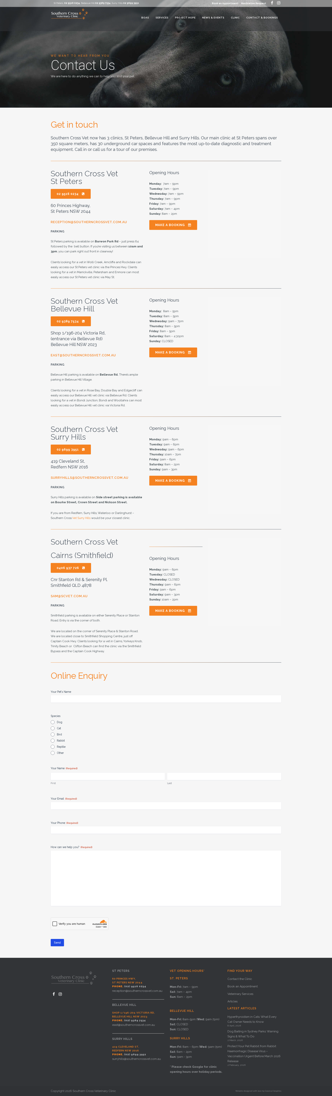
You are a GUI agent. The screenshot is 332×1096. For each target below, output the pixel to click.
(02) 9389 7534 (135, 1020)
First (53, 783)
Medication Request (253, 3)
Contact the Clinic (239, 979)
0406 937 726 (68, 568)
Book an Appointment (225, 3)
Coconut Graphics (273, 1091)
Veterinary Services (240, 994)
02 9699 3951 (131, 3)
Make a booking (170, 225)
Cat (59, 728)
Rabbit (61, 740)
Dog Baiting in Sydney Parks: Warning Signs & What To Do (252, 1034)
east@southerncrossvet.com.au (83, 355)
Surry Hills (122, 1039)
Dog (59, 722)
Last (169, 783)
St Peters (120, 971)
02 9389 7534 (102, 3)
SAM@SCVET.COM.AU (69, 596)
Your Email (64, 798)
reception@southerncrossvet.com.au (89, 222)
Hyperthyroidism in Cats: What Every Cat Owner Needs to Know (251, 1019)
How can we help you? (71, 847)
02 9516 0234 (72, 3)
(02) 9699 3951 (135, 1054)
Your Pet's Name (61, 691)
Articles (232, 1001)
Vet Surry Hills (81, 518)
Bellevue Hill (124, 1005)
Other (60, 752)
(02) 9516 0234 (135, 986)
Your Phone (64, 822)
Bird (59, 734)
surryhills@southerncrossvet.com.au (89, 478)
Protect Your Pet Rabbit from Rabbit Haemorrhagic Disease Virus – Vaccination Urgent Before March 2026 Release (254, 1053)
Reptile (61, 746)
